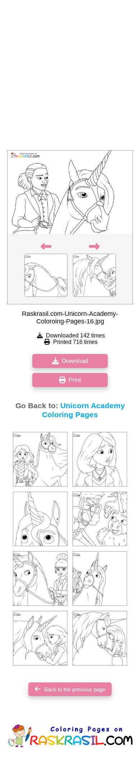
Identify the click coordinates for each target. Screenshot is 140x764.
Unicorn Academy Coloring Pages (83, 410)
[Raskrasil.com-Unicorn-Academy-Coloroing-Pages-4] (40, 519)
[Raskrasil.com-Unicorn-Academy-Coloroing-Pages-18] (100, 459)
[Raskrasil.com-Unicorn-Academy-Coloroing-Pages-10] (100, 578)
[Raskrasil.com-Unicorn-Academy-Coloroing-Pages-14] (100, 519)
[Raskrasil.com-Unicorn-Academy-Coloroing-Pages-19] (40, 638)
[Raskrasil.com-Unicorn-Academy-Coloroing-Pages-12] (40, 578)
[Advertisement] (70, 77)
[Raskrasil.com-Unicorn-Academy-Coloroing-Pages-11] (100, 638)
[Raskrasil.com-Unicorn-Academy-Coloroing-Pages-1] (40, 459)
